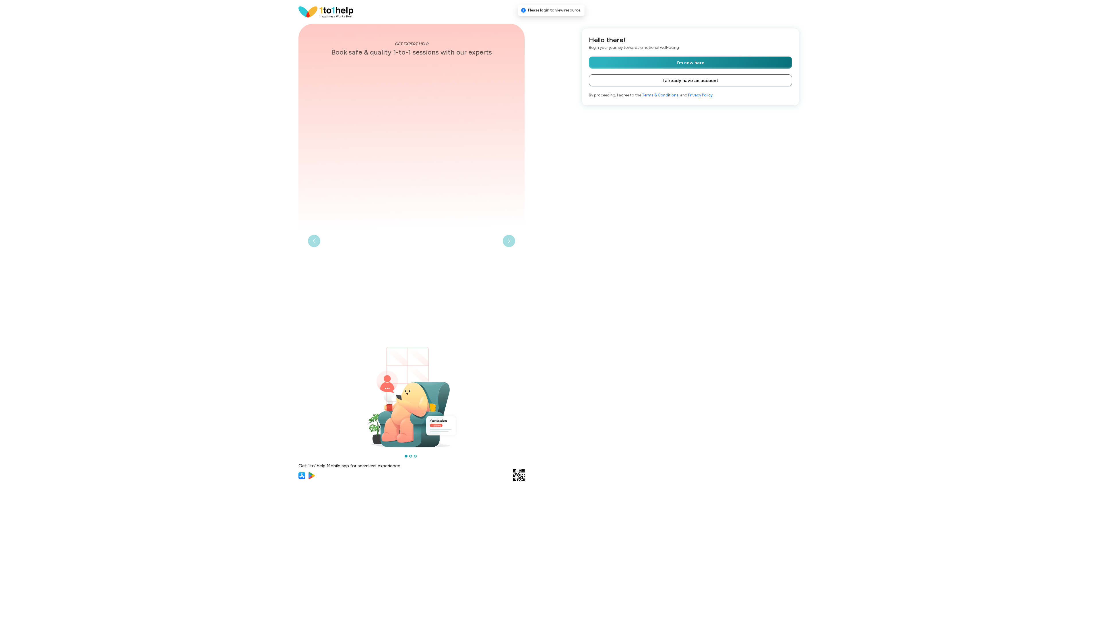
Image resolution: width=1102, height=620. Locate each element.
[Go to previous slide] (314, 241)
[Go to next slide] (509, 241)
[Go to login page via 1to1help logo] (326, 11)
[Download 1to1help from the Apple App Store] (301, 475)
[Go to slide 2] (410, 456)
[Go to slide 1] (406, 456)
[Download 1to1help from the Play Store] (311, 475)
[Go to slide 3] (415, 456)
